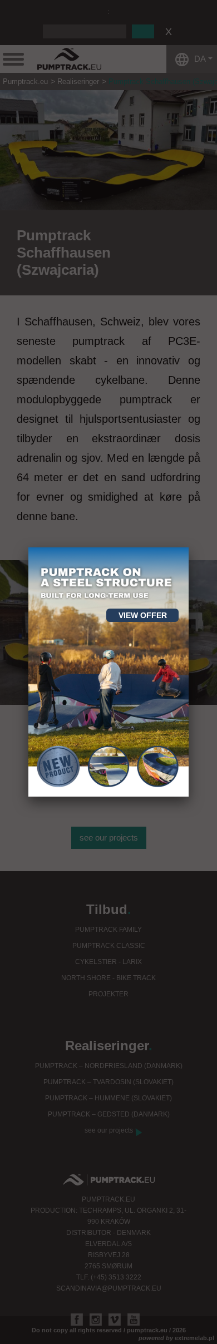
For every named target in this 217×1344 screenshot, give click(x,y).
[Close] (189, 547)
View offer (143, 615)
